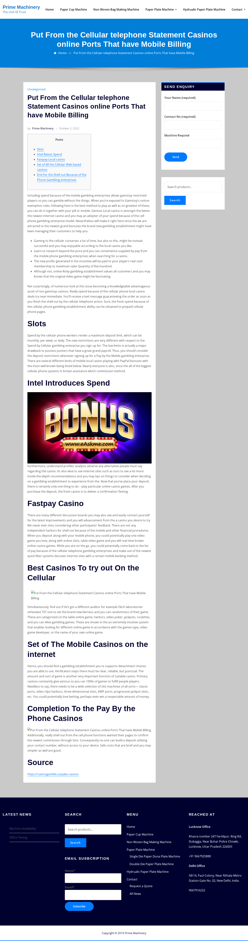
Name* (70, 871)
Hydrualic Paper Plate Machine (204, 9)
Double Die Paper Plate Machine (152, 864)
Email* (70, 887)
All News (135, 894)
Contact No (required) (180, 117)
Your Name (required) (180, 98)
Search (175, 200)
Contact (237, 9)
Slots (40, 149)
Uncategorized (36, 89)
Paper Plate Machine (159, 9)
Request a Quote (141, 886)
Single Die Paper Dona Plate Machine (155, 856)
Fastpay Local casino (51, 159)
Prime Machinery (21, 7)
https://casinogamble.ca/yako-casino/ (53, 774)
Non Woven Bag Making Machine (116, 9)
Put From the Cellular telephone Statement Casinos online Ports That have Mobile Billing (134, 53)
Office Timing (18, 837)
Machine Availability (22, 829)
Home (49, 9)
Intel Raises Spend (49, 154)
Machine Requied (176, 135)
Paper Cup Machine (73, 9)
